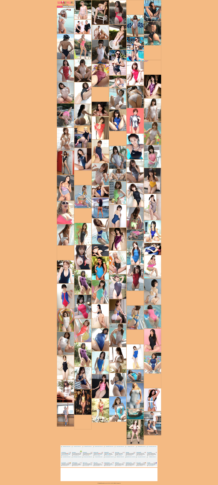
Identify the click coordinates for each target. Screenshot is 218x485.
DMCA (115, 483)
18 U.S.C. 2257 (110, 483)
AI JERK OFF (65, 6)
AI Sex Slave (59, 6)
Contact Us (119, 483)
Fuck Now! (71, 6)
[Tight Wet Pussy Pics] (65, 2)
